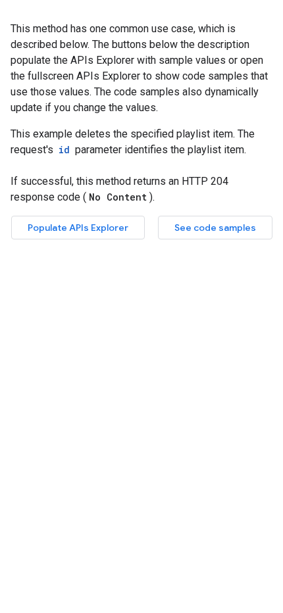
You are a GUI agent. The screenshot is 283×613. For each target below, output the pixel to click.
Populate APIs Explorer (78, 227)
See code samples (215, 227)
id (64, 149)
